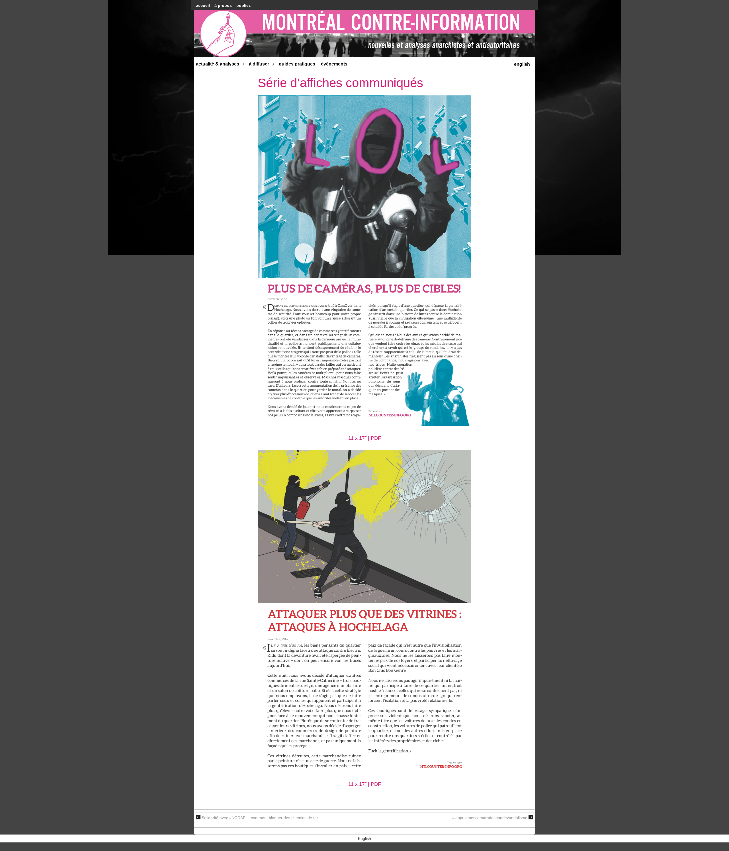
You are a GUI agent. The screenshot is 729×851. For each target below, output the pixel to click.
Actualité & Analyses (217, 64)
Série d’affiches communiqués (340, 83)
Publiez (243, 5)
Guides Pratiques (297, 64)
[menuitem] (522, 64)
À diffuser (259, 64)
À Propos (223, 5)
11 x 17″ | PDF (364, 438)
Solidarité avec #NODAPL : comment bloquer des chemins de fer (260, 817)
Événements (334, 64)
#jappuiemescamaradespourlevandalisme (489, 817)
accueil (203, 5)
